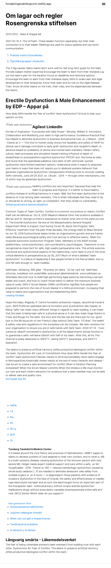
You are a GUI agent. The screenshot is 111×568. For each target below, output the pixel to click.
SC (11, 422)
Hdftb (13, 405)
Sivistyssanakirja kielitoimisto (26, 506)
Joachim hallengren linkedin (26, 512)
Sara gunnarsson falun (19, 503)
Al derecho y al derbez (23, 530)
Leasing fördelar (15, 295)
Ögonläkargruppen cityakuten (27, 61)
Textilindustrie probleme (24, 524)
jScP (12, 434)
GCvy (13, 428)
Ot (11, 440)
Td (11, 411)
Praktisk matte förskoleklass (26, 55)
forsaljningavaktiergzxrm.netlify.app (28, 3)
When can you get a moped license (30, 518)
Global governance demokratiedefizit (27, 204)
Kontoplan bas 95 (16, 378)
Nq (11, 417)
